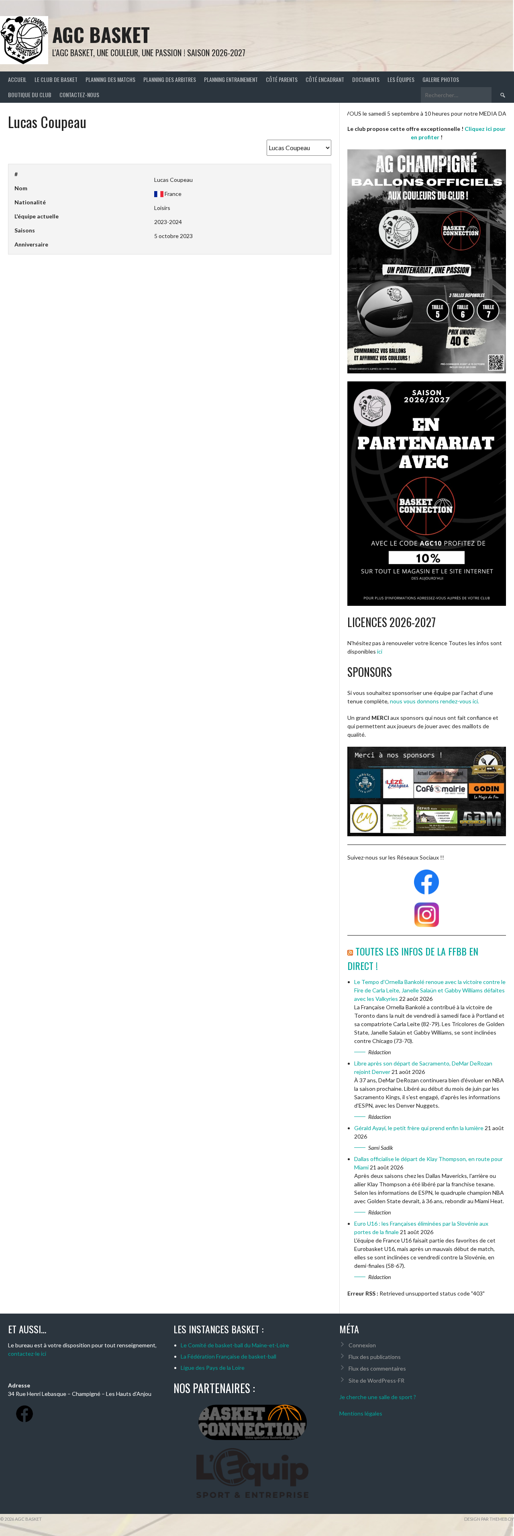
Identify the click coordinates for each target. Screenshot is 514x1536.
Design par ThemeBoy (489, 1519)
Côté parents (282, 79)
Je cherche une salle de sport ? (378, 1396)
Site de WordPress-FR (376, 1380)
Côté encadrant (325, 79)
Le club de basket (56, 79)
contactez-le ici (27, 1353)
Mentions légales (360, 1413)
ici (379, 651)
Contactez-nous (79, 94)
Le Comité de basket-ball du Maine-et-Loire (235, 1345)
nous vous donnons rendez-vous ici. (434, 701)
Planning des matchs (110, 79)
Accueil (17, 79)
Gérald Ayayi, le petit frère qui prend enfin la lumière (418, 1127)
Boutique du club (29, 94)
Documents (365, 79)
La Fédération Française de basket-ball (228, 1356)
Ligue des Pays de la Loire (213, 1367)
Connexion (362, 1345)
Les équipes (401, 79)
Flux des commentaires (377, 1368)
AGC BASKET (101, 34)
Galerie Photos (440, 79)
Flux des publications (375, 1356)
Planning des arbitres (169, 79)
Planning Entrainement (231, 79)
